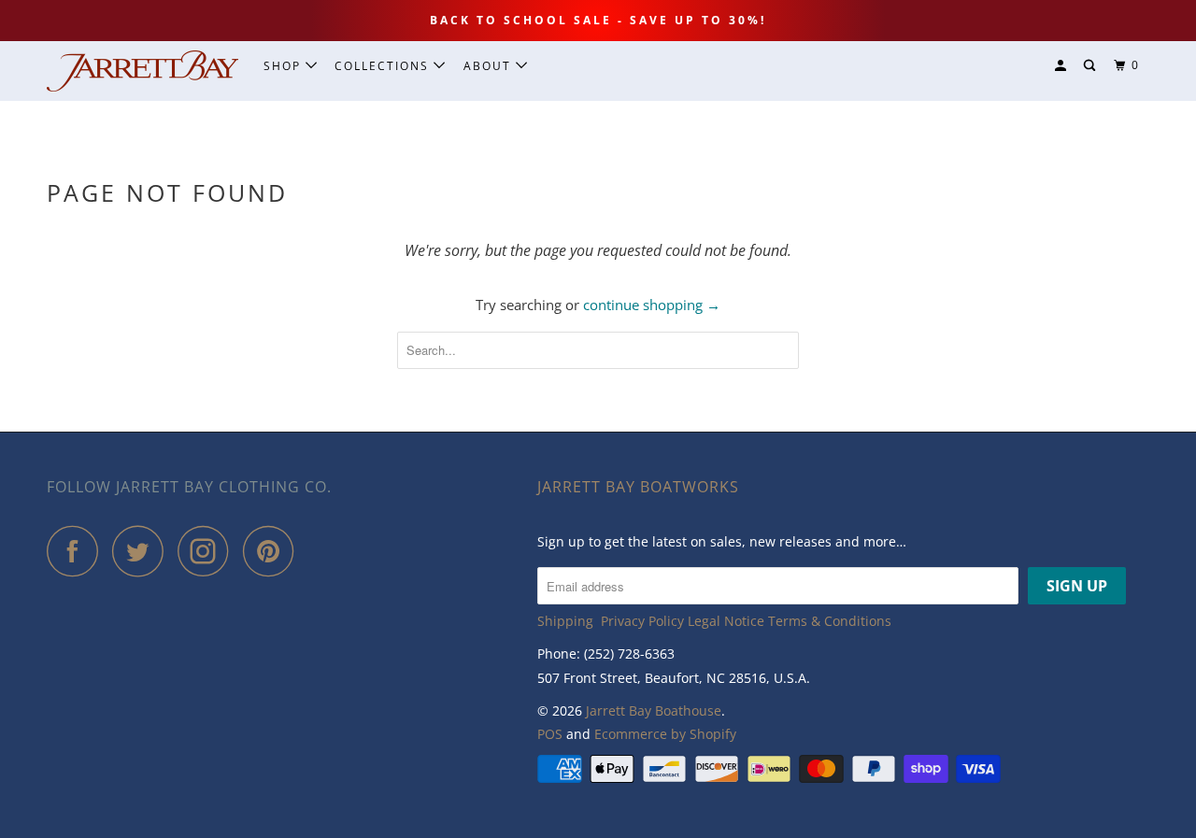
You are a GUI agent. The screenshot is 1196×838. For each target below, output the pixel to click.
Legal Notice (726, 621)
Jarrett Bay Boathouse (653, 710)
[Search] (1091, 65)
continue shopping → (651, 304)
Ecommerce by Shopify (665, 734)
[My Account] (1062, 65)
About (489, 66)
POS (549, 734)
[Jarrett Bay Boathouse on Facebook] (77, 550)
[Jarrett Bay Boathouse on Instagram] (208, 550)
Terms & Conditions (829, 621)
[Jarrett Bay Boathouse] (142, 71)
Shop (284, 66)
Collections (384, 66)
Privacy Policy (642, 621)
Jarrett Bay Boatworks (638, 486)
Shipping (565, 621)
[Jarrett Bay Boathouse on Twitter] (143, 550)
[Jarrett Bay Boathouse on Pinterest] (273, 550)
